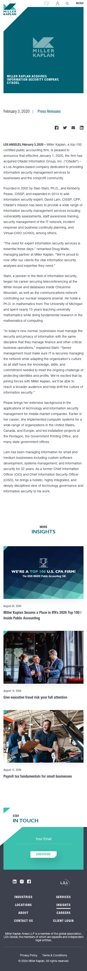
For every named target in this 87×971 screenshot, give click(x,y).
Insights (63, 905)
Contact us (46, 2)
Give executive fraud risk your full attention (35, 698)
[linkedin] (14, 881)
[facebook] (29, 881)
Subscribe (43, 854)
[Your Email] (44, 839)
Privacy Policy (28, 955)
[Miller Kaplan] (9, 9)
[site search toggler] (67, 3)
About (23, 913)
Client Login (57, 3)
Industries (23, 897)
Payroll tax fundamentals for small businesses (37, 777)
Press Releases (49, 112)
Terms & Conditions (54, 955)
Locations (23, 905)
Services (63, 897)
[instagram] (22, 881)
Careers (64, 913)
